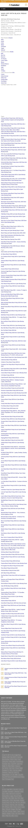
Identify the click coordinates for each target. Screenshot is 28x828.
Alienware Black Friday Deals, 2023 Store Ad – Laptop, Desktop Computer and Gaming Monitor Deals (12, 120)
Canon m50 (19, 757)
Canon (13, 813)
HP (3, 807)
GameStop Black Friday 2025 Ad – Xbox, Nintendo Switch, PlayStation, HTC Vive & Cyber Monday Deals (13, 412)
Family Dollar (4, 79)
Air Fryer (4, 789)
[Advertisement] (14, 102)
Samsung (10, 811)
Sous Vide (12, 802)
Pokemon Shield (19, 768)
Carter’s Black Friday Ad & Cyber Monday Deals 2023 (14, 357)
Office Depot (18, 809)
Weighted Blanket (5, 774)
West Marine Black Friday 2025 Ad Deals (11, 658)
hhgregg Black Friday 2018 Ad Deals (10, 437)
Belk (2, 53)
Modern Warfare (11, 766)
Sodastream (4, 772)
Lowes (23, 807)
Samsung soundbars (17, 770)
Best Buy (12, 804)
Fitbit (7, 793)
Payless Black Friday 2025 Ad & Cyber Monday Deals (14, 563)
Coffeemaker (16, 791)
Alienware (4, 757)
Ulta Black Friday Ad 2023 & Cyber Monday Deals (13, 635)
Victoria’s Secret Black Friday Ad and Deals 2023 (13, 645)
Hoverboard (4, 763)
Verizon (22, 811)
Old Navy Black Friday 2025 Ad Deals (10, 552)
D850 (16, 774)
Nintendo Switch (5, 800)
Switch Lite (10, 772)
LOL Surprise (18, 813)
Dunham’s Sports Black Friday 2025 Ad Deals (12, 390)
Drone (22, 791)
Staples (14, 811)
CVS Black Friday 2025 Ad (7, 375)
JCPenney (7, 807)
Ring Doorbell (16, 800)
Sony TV (4, 779)
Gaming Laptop (12, 761)
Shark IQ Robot (21, 777)
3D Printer (23, 802)
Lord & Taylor (4, 60)
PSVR (11, 800)
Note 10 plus (11, 768)
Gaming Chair (5, 761)
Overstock (3, 46)
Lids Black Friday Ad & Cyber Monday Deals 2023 (13, 489)
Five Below (3, 81)
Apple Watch (9, 789)
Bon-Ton (3, 55)
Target (2, 48)
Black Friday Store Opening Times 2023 (10, 239)
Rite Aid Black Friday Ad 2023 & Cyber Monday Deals (14, 583)
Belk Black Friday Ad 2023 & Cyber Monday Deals (13, 314)
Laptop (11, 796)
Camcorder (15, 789)
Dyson (3, 793)
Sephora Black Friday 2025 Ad (8, 600)
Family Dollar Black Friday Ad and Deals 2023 (12, 403)
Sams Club (3, 83)
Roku (11, 770)
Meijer (2, 44)
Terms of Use (18, 826)
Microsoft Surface (17, 796)
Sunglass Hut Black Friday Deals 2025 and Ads (12, 613)
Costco (2, 74)
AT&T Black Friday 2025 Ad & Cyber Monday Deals (13, 283)
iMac (9, 763)
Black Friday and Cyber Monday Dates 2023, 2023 (13, 147)
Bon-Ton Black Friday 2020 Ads (8, 330)
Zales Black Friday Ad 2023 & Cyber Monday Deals (13, 660)
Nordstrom (3, 65)
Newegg (12, 809)
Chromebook (10, 791)
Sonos (16, 815)
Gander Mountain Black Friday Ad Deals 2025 (12, 416)
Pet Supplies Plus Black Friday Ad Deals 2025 (12, 565)
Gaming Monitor (19, 761)
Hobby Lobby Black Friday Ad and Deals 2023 (12, 440)
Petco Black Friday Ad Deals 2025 (9, 568)
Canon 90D (4, 791)
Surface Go (16, 772)
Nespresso (18, 766)
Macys (2, 62)
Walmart (3, 50)
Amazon (11, 37)
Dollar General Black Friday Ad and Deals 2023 (12, 388)
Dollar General (4, 76)
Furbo (15, 759)
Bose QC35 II (13, 757)
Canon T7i (21, 789)
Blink (9, 757)
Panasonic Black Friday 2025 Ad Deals (10, 561)
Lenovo (19, 807)
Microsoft (8, 809)
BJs (13, 72)
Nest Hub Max (5, 768)
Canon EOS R (5, 777)
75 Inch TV (4, 755)
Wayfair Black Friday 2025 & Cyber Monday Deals (13, 186)
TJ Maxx (3, 70)
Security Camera (5, 802)
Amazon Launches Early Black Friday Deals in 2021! (16, 669)
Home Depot (20, 804)
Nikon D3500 (11, 798)
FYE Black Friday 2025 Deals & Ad (9, 408)
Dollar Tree (3, 77)
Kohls (2, 43)
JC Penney (3, 58)
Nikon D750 (17, 798)
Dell (16, 804)
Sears (2, 69)
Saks (2, 67)
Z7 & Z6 (12, 774)
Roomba (22, 800)
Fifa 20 (11, 759)
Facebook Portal (10, 779)
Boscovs (3, 57)
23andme (9, 813)
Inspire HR (13, 763)
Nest (23, 813)
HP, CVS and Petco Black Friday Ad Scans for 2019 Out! (16, 687)
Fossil (19, 759)
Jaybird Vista (19, 763)
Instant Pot (18, 793)
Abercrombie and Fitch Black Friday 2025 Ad (12, 251)
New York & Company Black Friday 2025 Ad (11, 537)
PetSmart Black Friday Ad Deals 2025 (10, 570)
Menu (4, 8)
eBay (2, 39)
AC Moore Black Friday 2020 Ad (9, 254)
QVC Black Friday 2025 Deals (8, 572)
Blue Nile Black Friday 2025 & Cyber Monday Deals (13, 327)
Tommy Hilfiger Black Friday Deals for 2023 (11, 628)
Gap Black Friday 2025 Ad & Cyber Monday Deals (13, 418)
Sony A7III (20, 774)
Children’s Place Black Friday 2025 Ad (10, 362)
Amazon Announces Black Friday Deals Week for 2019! (16, 678)
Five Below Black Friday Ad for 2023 (10, 405)
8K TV (9, 755)
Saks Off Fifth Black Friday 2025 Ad (9, 585)
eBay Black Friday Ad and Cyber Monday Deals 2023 (14, 392)
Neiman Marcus (5, 63)
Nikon (3, 815)
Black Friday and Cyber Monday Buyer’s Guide (12, 230)
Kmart (2, 41)
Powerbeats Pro (5, 770)
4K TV (3, 804)
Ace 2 (13, 755)
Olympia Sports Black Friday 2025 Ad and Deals (12, 554)
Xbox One (18, 802)
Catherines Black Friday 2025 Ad (9, 359)
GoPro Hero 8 (12, 793)
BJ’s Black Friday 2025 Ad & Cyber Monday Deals (13, 325)
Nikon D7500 (4, 798)
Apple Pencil (17, 755)
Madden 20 (4, 766)
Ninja (22, 798)
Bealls (11, 51)
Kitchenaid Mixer (5, 796)
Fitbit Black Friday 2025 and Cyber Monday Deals (13, 214)
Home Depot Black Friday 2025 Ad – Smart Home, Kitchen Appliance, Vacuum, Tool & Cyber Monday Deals (13, 448)
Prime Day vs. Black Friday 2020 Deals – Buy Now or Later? (16, 673)
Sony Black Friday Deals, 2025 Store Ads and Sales (13, 603)
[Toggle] (20, 130)
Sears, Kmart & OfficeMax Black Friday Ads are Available (15, 682)
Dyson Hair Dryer (5, 759)
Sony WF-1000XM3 (13, 777)
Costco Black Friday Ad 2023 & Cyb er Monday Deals (14, 372)
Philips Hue (8, 815)
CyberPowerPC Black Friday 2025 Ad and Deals (12, 377)
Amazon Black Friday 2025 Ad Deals (10, 268)
